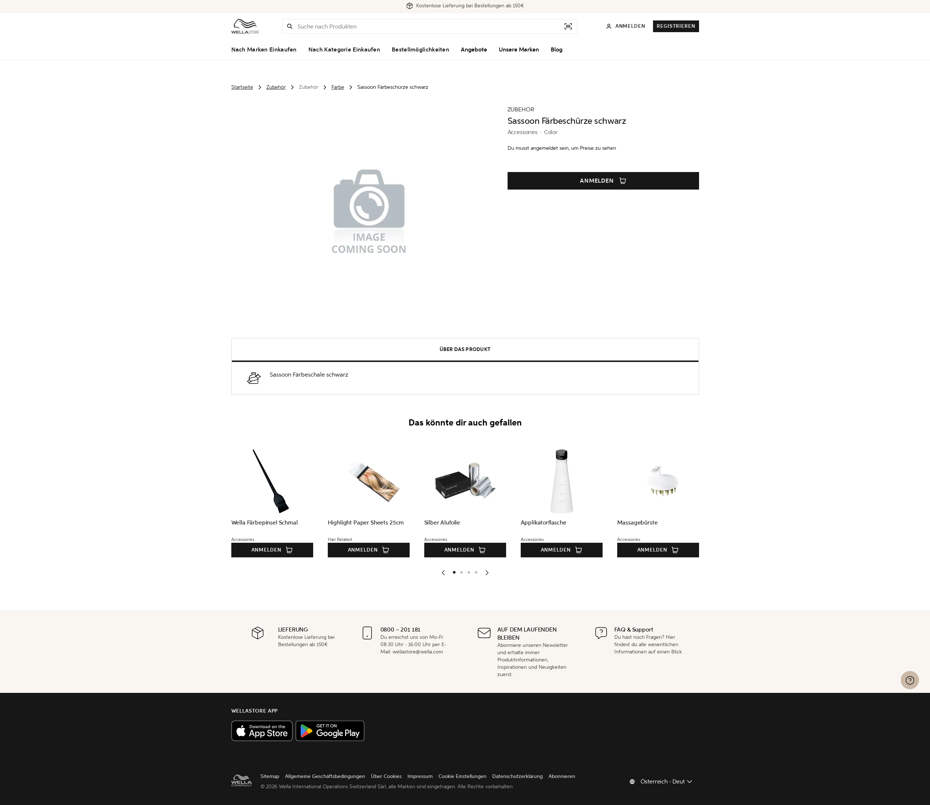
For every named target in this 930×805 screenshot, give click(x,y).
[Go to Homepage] (245, 26)
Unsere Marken (519, 49)
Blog (556, 49)
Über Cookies (386, 776)
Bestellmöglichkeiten (420, 49)
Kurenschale (617, 522)
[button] (289, 26)
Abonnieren (561, 776)
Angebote (474, 49)
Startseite (242, 87)
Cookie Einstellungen (462, 776)
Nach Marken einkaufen (264, 49)
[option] (452, 571)
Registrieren (676, 26)
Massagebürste (235, 522)
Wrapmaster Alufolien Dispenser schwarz (436, 526)
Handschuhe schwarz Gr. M (347, 522)
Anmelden (597, 180)
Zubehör (276, 87)
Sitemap (270, 776)
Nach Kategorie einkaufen (344, 49)
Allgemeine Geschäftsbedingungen (325, 776)
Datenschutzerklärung (517, 776)
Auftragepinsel (523, 522)
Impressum (420, 776)
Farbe (337, 87)
